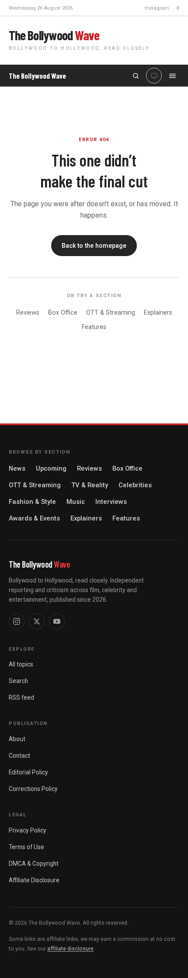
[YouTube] (57, 621)
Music (75, 502)
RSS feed (21, 697)
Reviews (27, 312)
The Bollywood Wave (37, 76)
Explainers (158, 312)
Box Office (62, 312)
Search (18, 680)
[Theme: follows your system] (154, 75)
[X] (37, 621)
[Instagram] (16, 621)
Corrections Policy (33, 788)
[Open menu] (172, 76)
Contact (19, 755)
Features (94, 327)
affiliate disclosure (70, 948)
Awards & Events (34, 518)
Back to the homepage (94, 245)
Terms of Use (26, 846)
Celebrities (135, 485)
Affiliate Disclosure (34, 880)
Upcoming (51, 468)
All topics (21, 664)
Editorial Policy (28, 772)
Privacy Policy (27, 830)
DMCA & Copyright (34, 863)
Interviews (111, 502)
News (17, 468)
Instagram (157, 8)
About (17, 738)
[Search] (136, 76)
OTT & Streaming (110, 312)
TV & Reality (89, 485)
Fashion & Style (32, 502)
